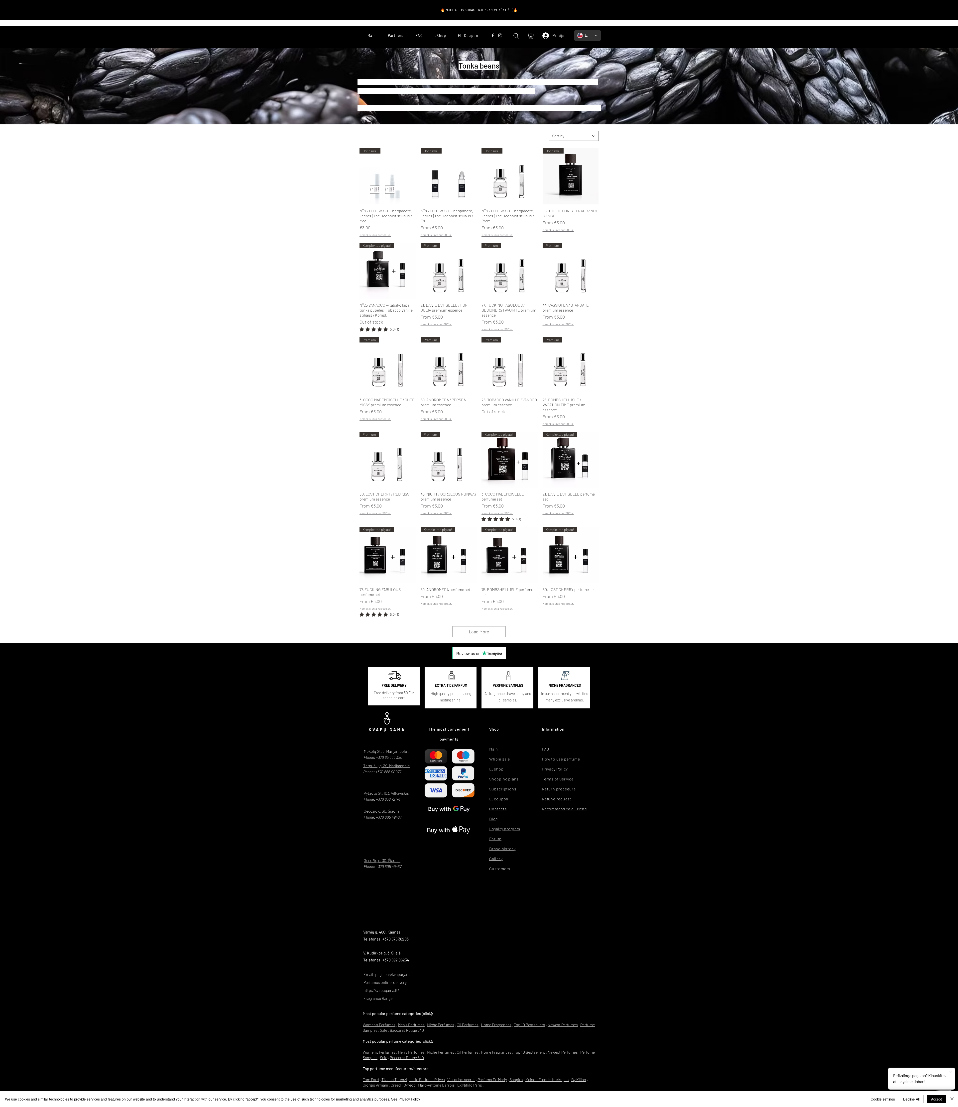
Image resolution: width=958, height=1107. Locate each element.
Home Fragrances (496, 1024)
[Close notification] (951, 1072)
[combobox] (574, 136)
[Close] (952, 1099)
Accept (936, 1099)
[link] (379, 329)
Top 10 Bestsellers (529, 1024)
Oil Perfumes (468, 1024)
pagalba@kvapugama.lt (395, 974)
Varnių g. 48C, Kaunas (381, 932)
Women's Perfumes (379, 1024)
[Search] (516, 35)
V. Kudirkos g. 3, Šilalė (382, 952)
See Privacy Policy (405, 1099)
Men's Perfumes (411, 1024)
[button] (531, 36)
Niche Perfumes (440, 1024)
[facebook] (492, 35)
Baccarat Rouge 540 (407, 1030)
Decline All (911, 1099)
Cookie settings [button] (883, 1099)
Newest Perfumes (563, 1024)
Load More (479, 631)
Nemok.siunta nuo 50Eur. (375, 235)
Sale (383, 1030)
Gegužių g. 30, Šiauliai (382, 811)
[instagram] (500, 35)
